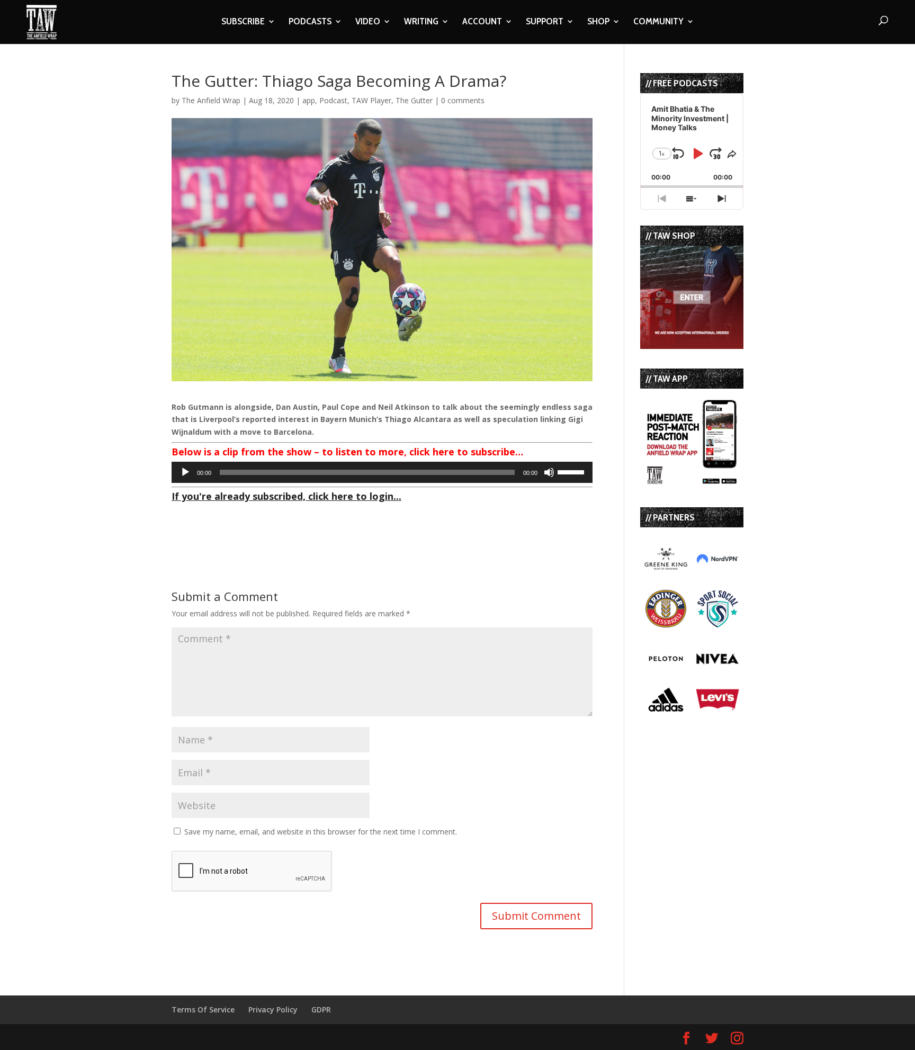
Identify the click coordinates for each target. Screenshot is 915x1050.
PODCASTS (310, 22)
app (308, 100)
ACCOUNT (482, 22)
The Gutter (414, 100)
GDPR (321, 1009)
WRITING (421, 22)
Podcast (333, 100)
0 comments (463, 100)
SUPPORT (544, 22)
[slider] (572, 471)
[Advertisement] (295, 522)
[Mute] (549, 472)
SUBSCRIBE (243, 22)
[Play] (185, 472)
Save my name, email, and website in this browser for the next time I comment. (320, 832)
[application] (382, 472)
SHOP (598, 22)
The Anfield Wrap (211, 100)
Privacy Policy (273, 1009)
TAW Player (371, 100)
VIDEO (367, 22)
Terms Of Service (203, 1009)
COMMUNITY (658, 22)
